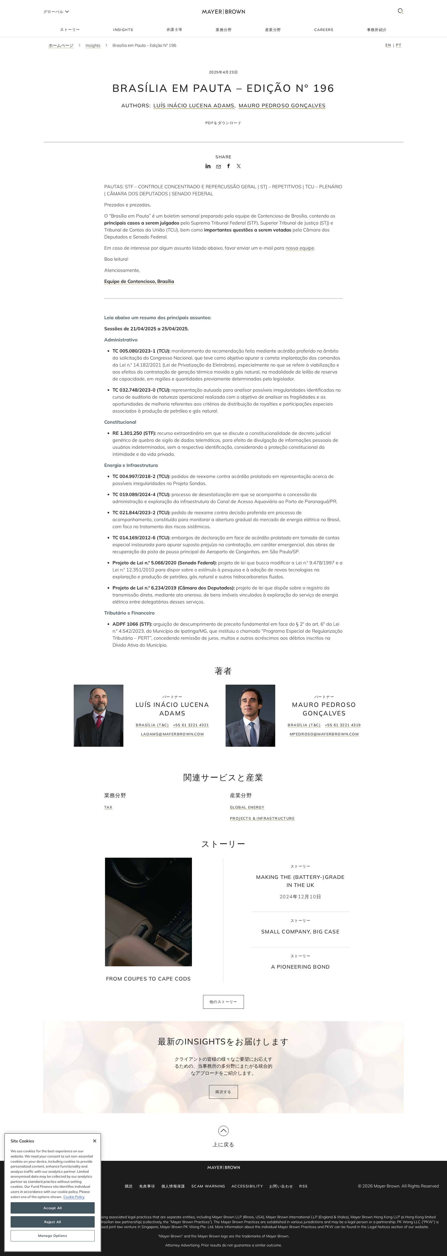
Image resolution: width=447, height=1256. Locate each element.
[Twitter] (239, 167)
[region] (52, 1192)
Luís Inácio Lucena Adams (193, 105)
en (388, 45)
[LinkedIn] (208, 167)
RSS (303, 1186)
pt (398, 45)
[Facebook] (229, 167)
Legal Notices (379, 1226)
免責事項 (147, 1186)
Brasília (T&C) (152, 725)
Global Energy (247, 807)
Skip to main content (25, 4)
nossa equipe (300, 248)
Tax (108, 807)
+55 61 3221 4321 (191, 725)
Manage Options (52, 1236)
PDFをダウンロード (223, 123)
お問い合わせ (281, 1186)
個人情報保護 (173, 1186)
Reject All (52, 1222)
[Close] (94, 1141)
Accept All (52, 1208)
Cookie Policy (74, 1197)
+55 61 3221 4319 (343, 725)
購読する (223, 1091)
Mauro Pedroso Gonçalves (282, 105)
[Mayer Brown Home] (223, 11)
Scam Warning (208, 1186)
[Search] (401, 11)
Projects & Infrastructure (262, 818)
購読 (129, 1186)
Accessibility (247, 1186)
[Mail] (218, 166)
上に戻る (224, 1144)
